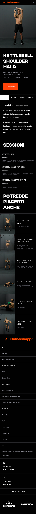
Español (11, 452)
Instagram (5, 427)
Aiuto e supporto (7, 390)
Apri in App (11, 86)
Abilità (13, 97)
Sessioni (5, 353)
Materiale (31, 97)
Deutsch (17, 452)
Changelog (6, 378)
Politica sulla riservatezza (11, 396)
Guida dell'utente (8, 359)
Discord (4, 439)
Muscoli (22, 97)
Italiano (31, 452)
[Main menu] (33, 2)
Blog (3, 372)
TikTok (4, 421)
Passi (4, 97)
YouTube (5, 415)
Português (5, 455)
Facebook (5, 433)
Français (24, 452)
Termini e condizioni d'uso (11, 402)
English (4, 452)
